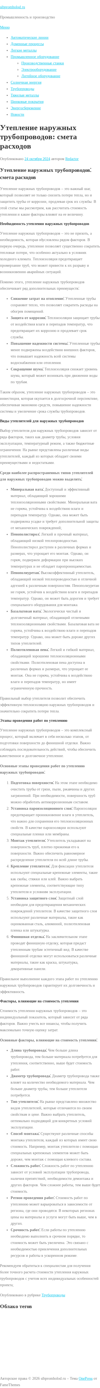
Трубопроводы (22, 89)
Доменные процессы (27, 44)
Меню (5, 27)
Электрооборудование (39, 69)
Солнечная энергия (26, 82)
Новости (17, 114)
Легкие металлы (24, 50)
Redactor (72, 159)
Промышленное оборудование (35, 57)
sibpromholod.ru (12, 7)
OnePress (86, 1378)
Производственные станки (42, 63)
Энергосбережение (26, 108)
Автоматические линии (30, 37)
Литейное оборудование (40, 76)
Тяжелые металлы (25, 95)
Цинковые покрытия (27, 101)
